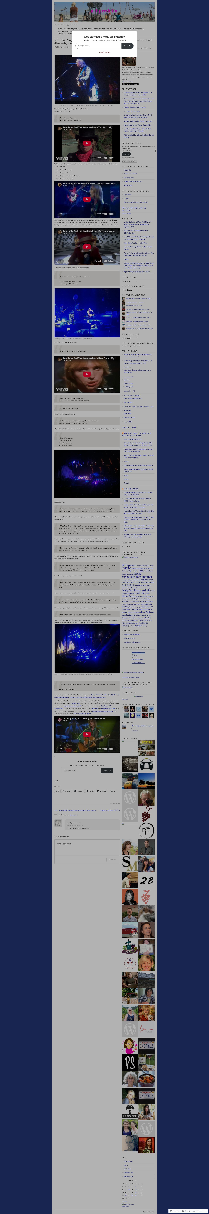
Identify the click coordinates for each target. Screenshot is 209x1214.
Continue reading (104, 52)
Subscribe (127, 46)
